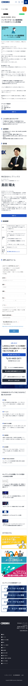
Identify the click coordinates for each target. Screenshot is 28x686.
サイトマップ (5, 663)
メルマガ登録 (5, 660)
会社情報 (4, 650)
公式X (22, 675)
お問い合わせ (5, 655)
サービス (4, 637)
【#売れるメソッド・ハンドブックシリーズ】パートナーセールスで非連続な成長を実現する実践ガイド (13, 524)
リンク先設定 (14, 403)
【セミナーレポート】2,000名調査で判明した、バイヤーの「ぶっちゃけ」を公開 (13, 496)
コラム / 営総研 (5, 645)
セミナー (4, 647)
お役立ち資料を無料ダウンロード (15, 371)
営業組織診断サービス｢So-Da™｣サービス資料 (11, 515)
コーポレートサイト (8, 675)
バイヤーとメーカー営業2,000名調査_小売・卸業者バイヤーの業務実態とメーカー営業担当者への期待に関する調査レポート (14, 486)
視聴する (14, 112)
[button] (26, 2)
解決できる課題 (5, 639)
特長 (3, 634)
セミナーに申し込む (15, 380)
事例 (3, 642)
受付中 (24, 9)
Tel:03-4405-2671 (23, 630)
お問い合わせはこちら (15, 354)
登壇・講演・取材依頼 (6, 658)
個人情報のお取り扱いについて (13, 251)
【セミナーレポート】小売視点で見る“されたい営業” (13, 506)
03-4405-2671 (14, 358)
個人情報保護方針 (16, 675)
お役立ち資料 (5, 652)
